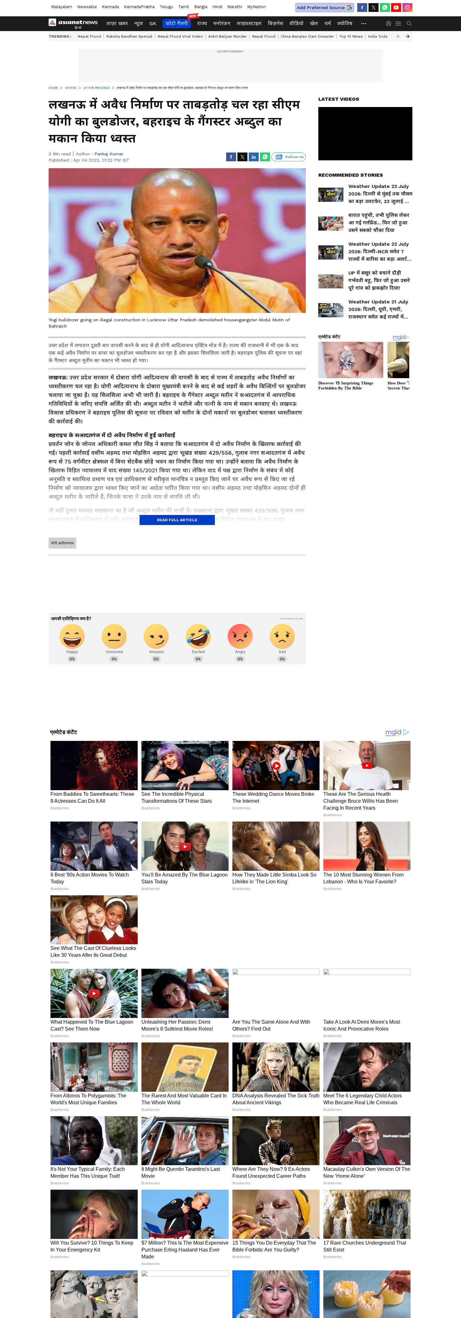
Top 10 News (351, 36)
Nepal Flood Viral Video (180, 36)
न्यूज (138, 23)
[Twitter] (373, 7)
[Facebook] (362, 7)
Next (407, 36)
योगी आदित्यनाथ (62, 543)
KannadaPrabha (139, 6)
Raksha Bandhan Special (129, 36)
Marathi (234, 6)
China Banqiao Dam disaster (307, 36)
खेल (314, 23)
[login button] (390, 23)
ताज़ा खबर (117, 23)
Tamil (183, 6)
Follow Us (294, 157)
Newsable (87, 6)
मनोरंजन (221, 23)
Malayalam (61, 6)
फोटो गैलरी (177, 23)
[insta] (407, 7)
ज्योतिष (344, 23)
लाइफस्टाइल (249, 23)
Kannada (110, 6)
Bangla (200, 6)
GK (152, 23)
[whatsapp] (385, 7)
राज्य (202, 23)
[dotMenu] (364, 23)
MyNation (256, 6)
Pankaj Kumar (108, 153)
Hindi (217, 6)
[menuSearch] (409, 23)
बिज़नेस (275, 23)
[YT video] (396, 7)
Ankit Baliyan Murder (227, 36)
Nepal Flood (89, 36)
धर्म (327, 23)
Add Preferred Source (321, 7)
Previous (398, 36)
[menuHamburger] (398, 23)
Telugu (166, 6)
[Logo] (75, 23)
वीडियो (296, 23)
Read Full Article (177, 520)
